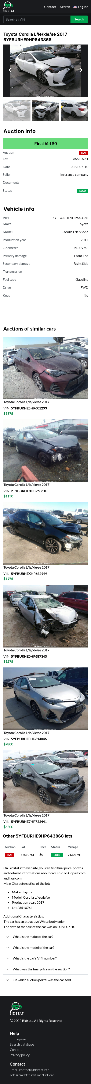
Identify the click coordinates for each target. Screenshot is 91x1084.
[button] (80, 6)
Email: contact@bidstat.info (29, 1070)
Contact (50, 7)
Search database (22, 1044)
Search (65, 7)
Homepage (18, 1039)
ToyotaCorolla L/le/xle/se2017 (26, 402)
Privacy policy (20, 1055)
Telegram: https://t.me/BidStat (32, 1075)
